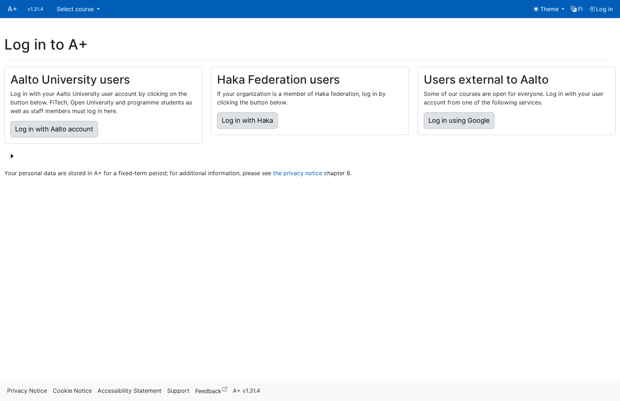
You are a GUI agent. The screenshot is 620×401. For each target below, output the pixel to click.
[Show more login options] (11, 156)
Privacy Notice (27, 390)
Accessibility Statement (129, 390)
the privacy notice (297, 173)
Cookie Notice (72, 390)
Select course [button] (76, 9)
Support (178, 390)
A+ (12, 9)
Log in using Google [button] (459, 120)
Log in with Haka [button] (247, 120)
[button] (577, 9)
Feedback (212, 390)
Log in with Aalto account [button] (54, 129)
